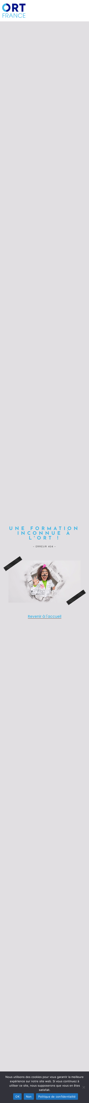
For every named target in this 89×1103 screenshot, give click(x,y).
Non (29, 1096)
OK (17, 1096)
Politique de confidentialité (57, 1096)
